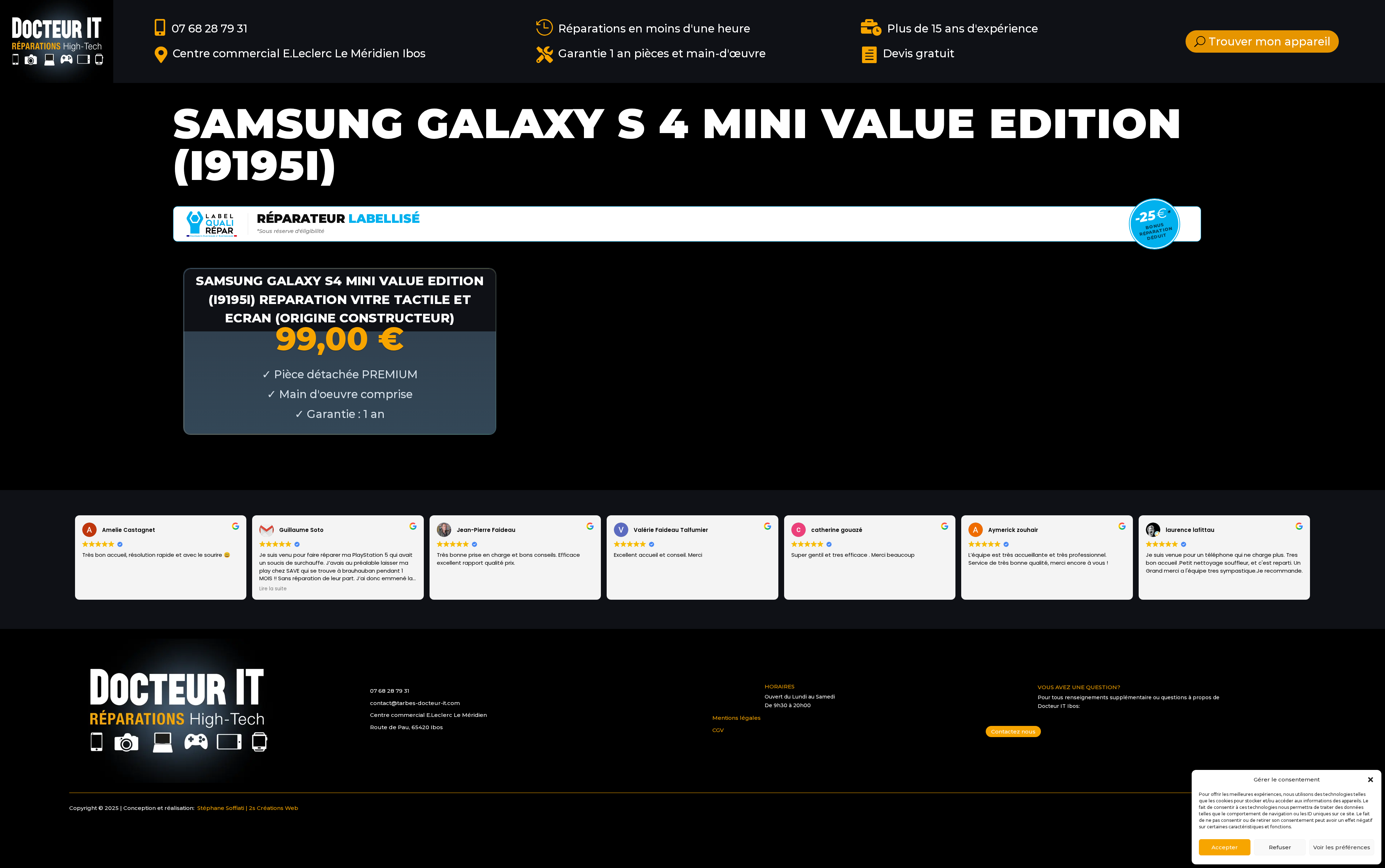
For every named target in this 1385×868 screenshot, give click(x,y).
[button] (1370, 779)
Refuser (1280, 847)
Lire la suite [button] (273, 589)
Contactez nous (1013, 731)
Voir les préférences (1341, 847)
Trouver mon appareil (1270, 41)
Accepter (1225, 847)
